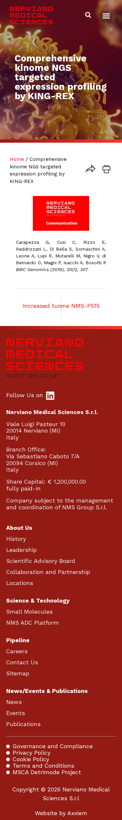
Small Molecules (29, 611)
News (14, 702)
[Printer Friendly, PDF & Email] (106, 171)
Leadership (21, 550)
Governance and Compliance (53, 746)
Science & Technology (38, 600)
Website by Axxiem (61, 813)
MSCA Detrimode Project (47, 772)
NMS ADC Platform (32, 622)
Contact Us (22, 662)
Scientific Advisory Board (40, 561)
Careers (17, 651)
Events (15, 713)
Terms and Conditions (43, 765)
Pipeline (18, 640)
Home (17, 159)
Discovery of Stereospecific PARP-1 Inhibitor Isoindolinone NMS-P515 (84, 306)
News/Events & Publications (47, 691)
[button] (106, 15)
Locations (19, 583)
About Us (19, 528)
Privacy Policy (31, 752)
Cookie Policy (31, 759)
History (16, 539)
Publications (23, 724)
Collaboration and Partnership (48, 572)
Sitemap (17, 673)
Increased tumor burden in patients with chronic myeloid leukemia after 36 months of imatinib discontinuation (38, 306)
